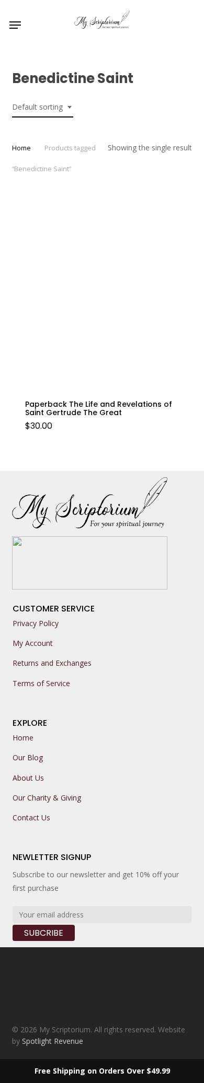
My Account (33, 643)
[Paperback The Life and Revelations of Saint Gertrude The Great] (101, 296)
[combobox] (42, 107)
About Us (28, 778)
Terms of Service (41, 683)
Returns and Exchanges (52, 663)
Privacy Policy (36, 623)
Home (21, 147)
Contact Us (31, 817)
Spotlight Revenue (52, 1041)
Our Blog (28, 757)
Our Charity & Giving (47, 798)
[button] (15, 25)
